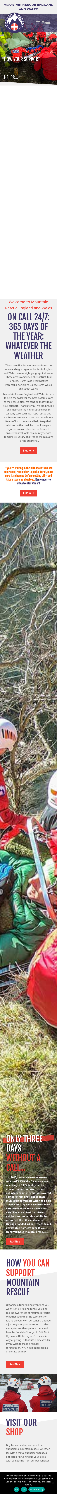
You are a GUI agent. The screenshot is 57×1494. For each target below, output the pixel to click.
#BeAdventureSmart (28, 483)
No (23, 1489)
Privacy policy (36, 1489)
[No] (53, 1482)
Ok (16, 1489)
